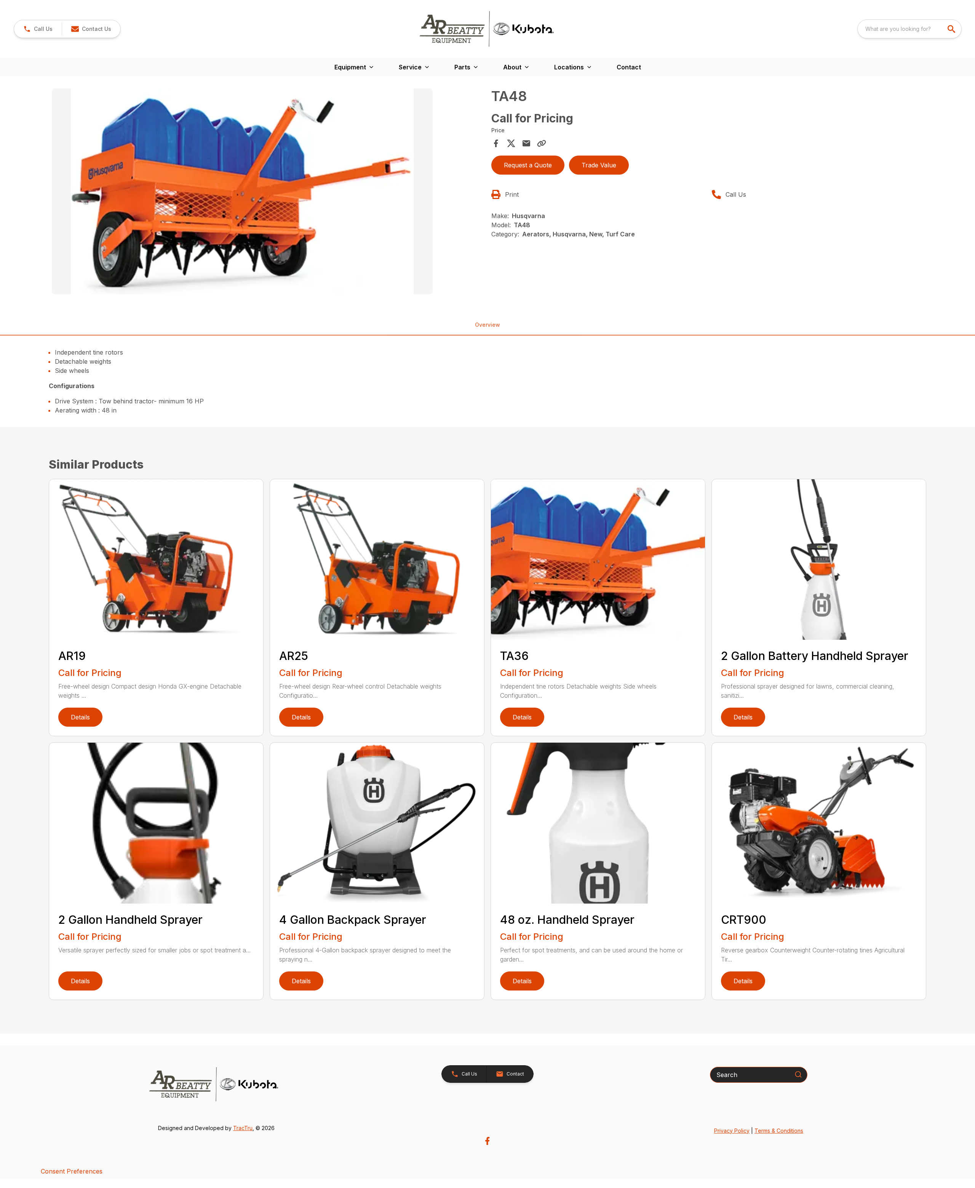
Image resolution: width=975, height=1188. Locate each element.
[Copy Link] (541, 143)
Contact (629, 67)
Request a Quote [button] (528, 165)
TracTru (243, 1128)
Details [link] (80, 717)
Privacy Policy (732, 1130)
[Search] (798, 1074)
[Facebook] (487, 1141)
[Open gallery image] (242, 191)
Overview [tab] (487, 324)
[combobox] (909, 29)
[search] (952, 29)
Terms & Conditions (778, 1130)
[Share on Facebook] (495, 143)
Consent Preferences (71, 1171)
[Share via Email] (526, 143)
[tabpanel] (268, 192)
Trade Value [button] (599, 165)
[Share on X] (511, 143)
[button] (38, 29)
